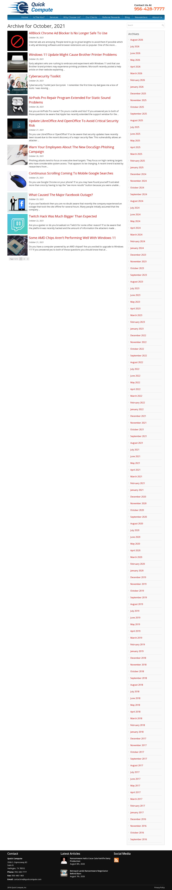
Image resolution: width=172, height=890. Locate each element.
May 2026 (135, 59)
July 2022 (134, 369)
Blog (127, 17)
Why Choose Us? (72, 17)
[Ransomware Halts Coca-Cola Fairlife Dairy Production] (64, 860)
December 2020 (138, 496)
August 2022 (136, 362)
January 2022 (137, 409)
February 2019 (137, 644)
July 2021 (134, 449)
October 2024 (137, 187)
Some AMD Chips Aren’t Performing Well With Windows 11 (72, 237)
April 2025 (135, 147)
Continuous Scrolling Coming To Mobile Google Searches (71, 173)
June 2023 (135, 295)
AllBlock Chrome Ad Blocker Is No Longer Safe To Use (68, 33)
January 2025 (137, 167)
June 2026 (135, 53)
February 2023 (137, 321)
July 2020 (134, 530)
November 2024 (138, 180)
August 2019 (136, 604)
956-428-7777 (149, 8)
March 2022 (136, 395)
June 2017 (135, 778)
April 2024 (135, 227)
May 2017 (135, 785)
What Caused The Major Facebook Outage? (61, 194)
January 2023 (137, 328)
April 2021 (135, 469)
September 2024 (138, 194)
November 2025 (138, 100)
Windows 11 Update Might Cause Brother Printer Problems (73, 54)
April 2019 (135, 631)
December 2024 (138, 174)
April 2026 (135, 66)
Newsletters (141, 17)
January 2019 (137, 651)
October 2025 (137, 106)
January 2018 (137, 731)
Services (54, 17)
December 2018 (138, 657)
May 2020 (135, 543)
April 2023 (135, 308)
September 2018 (138, 678)
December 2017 (138, 738)
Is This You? (39, 17)
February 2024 (137, 241)
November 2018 (138, 664)
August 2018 (136, 684)
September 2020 (138, 516)
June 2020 (135, 537)
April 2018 (135, 711)
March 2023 (136, 315)
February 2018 (137, 725)
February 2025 (137, 160)
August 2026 (136, 39)
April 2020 (135, 550)
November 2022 (138, 342)
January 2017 (137, 812)
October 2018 (137, 671)
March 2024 (136, 234)
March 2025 (136, 154)
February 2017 (137, 805)
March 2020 (136, 557)
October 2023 (137, 268)
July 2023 (134, 288)
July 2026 (134, 46)
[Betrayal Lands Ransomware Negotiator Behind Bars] (64, 873)
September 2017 (138, 758)
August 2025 (136, 120)
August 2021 (136, 442)
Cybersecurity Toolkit (45, 76)
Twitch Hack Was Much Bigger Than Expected (63, 216)
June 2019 (135, 617)
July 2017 (134, 772)
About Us (157, 17)
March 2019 (136, 637)
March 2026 (136, 73)
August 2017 (136, 765)
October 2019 (137, 590)
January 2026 (137, 86)
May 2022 (135, 382)
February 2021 (137, 483)
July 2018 (134, 691)
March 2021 (136, 476)
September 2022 (138, 355)
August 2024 (136, 201)
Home (24, 17)
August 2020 (136, 523)
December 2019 (138, 577)
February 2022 (137, 402)
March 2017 (136, 799)
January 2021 (137, 489)
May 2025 (135, 140)
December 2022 (138, 335)
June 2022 (135, 375)
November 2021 (138, 422)
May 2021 (135, 463)
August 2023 (136, 281)
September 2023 (138, 274)
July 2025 (134, 127)
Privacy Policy (159, 887)
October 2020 (137, 510)
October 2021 (137, 429)
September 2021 (138, 436)
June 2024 (135, 214)
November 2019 (138, 584)
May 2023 (135, 301)
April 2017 (135, 792)
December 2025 (138, 93)
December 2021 (138, 416)
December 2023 (138, 254)
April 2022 (135, 389)
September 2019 (138, 597)
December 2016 (138, 819)
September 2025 (138, 113)
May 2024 (135, 221)
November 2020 (138, 503)
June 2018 (135, 698)
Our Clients (91, 17)
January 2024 (137, 248)
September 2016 (138, 839)
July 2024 (134, 207)
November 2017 (138, 745)
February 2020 (137, 563)
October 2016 (137, 832)
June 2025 (135, 133)
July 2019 (134, 610)
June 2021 (135, 456)
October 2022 (137, 348)
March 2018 (136, 718)
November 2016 (138, 825)
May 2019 (135, 624)
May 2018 (135, 704)
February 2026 (137, 80)
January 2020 (137, 570)
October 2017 (137, 752)
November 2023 (138, 261)
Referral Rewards (111, 17)
